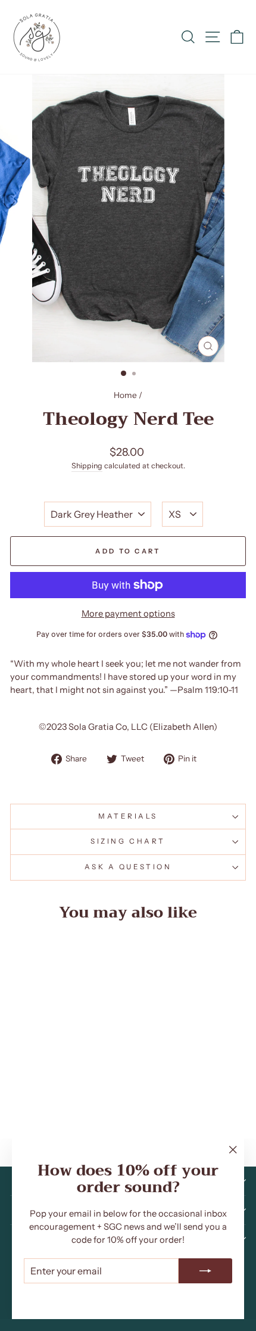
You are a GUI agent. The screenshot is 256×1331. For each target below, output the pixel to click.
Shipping (86, 465)
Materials (128, 816)
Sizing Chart (127, 841)
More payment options (128, 613)
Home (125, 395)
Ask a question (128, 867)
